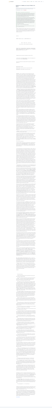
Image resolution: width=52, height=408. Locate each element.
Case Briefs (31, 1)
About (33, 1)
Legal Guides (36, 1)
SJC (22, 1)
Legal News (39, 1)
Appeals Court (24, 1)
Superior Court (28, 1)
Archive (41, 1)
